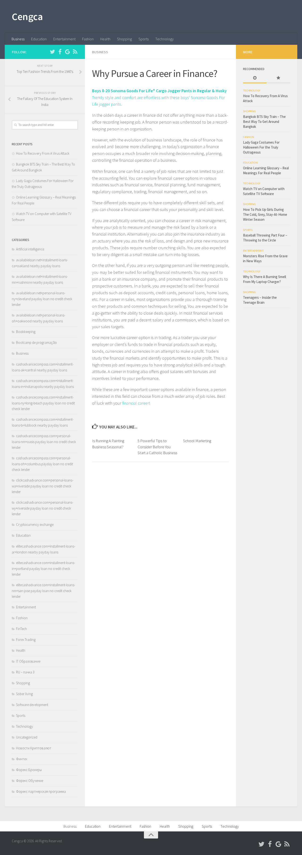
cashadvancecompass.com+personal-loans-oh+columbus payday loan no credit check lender (42, 464)
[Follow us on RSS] (75, 51)
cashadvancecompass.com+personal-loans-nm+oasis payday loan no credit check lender (44, 442)
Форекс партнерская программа (41, 791)
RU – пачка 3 (25, 672)
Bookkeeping (25, 331)
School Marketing (197, 440)
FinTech (21, 629)
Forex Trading (26, 639)
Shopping (124, 39)
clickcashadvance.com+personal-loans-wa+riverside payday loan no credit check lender (42, 486)
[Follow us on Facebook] (60, 51)
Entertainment (64, 39)
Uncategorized (26, 737)
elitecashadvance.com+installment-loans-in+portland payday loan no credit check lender (43, 568)
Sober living (24, 694)
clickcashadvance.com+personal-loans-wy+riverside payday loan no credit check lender (42, 508)
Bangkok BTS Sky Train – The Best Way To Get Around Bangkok (264, 121)
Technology (164, 39)
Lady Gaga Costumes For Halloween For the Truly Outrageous (261, 147)
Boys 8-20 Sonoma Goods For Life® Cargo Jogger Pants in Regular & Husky (159, 90)
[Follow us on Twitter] (52, 51)
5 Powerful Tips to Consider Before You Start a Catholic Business (157, 446)
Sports (143, 39)
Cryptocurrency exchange (35, 524)
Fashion (88, 39)
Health (105, 39)
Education (39, 39)
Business (18, 39)
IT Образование (28, 661)
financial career (135, 403)
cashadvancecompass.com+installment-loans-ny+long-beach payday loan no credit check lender (43, 403)
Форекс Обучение (29, 780)
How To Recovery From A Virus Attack (42, 153)
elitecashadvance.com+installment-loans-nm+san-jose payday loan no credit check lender (43, 591)
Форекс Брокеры (29, 770)
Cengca (27, 16)
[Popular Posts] (278, 78)
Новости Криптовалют (33, 748)
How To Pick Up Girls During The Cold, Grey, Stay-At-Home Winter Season (265, 214)
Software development (32, 704)
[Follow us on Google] (67, 51)
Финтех (21, 759)
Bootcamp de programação (36, 342)
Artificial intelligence (30, 249)
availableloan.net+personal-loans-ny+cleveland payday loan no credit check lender (42, 299)
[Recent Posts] (255, 78)
